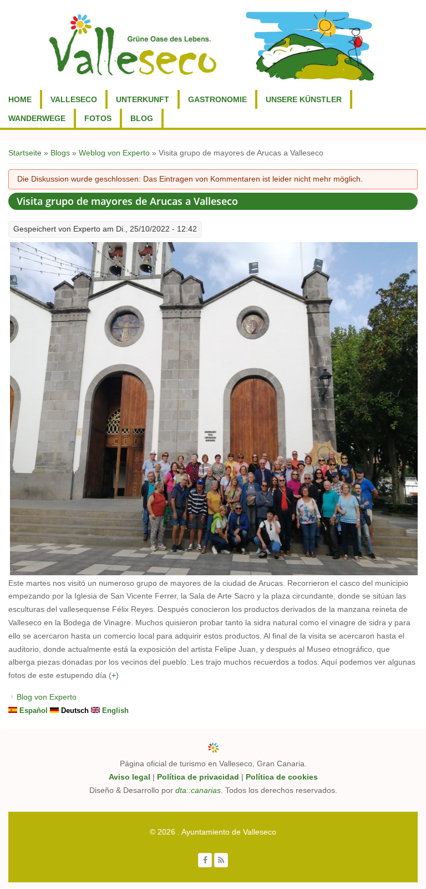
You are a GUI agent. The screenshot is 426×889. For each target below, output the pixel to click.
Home (20, 99)
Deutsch (74, 710)
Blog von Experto (47, 696)
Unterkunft (142, 99)
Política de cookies (282, 776)
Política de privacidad (198, 776)
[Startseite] (211, 45)
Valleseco (73, 99)
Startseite (25, 152)
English (114, 710)
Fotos (97, 118)
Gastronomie (217, 99)
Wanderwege (36, 118)
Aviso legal (129, 776)
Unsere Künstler (304, 99)
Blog (141, 118)
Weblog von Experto (114, 152)
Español (32, 710)
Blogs (60, 152)
